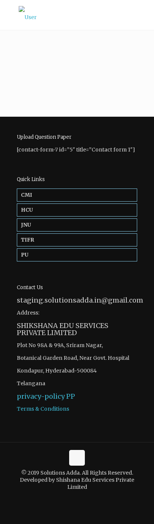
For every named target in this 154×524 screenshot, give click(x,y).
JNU (26, 224)
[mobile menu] (144, 15)
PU (24, 254)
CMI (26, 194)
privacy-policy (41, 396)
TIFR (27, 239)
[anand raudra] (5, 33)
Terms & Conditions (43, 408)
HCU (27, 209)
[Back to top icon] (77, 458)
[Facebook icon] (73, 497)
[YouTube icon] (81, 497)
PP (70, 396)
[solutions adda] (77, 15)
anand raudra (115, 41)
